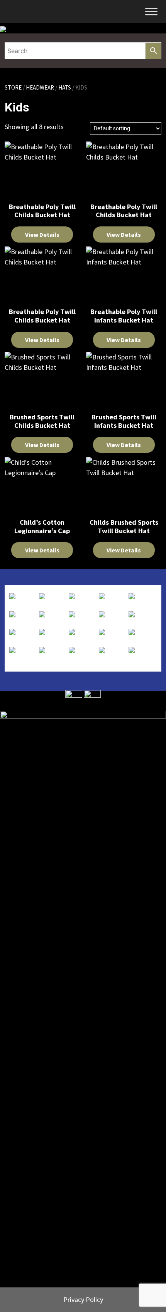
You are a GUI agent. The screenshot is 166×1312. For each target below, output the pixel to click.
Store (13, 87)
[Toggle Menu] (151, 11)
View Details (42, 234)
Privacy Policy (83, 1299)
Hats (64, 87)
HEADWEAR (40, 87)
